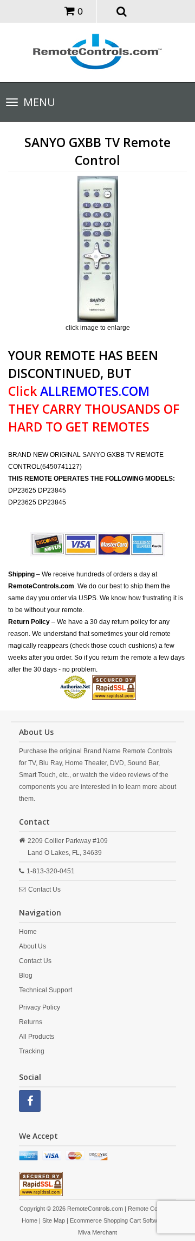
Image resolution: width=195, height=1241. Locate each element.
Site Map (53, 1220)
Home (28, 931)
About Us (32, 946)
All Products (36, 1036)
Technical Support (45, 990)
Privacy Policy (39, 1007)
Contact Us (44, 889)
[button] (122, 11)
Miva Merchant (97, 1232)
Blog (25, 975)
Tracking (31, 1051)
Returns (30, 1022)
